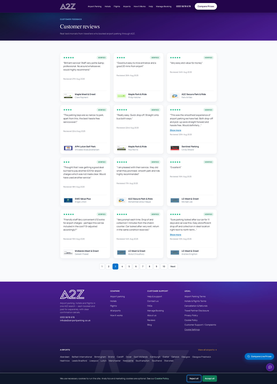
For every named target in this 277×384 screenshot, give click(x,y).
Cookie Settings (192, 329)
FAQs (149, 305)
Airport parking (117, 296)
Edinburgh (155, 356)
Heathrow (65, 360)
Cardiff (120, 356)
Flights (117, 6)
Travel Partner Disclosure (197, 310)
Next (173, 266)
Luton (103, 360)
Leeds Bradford (79, 360)
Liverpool (93, 360)
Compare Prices (206, 6)
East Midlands (141, 356)
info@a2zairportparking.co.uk (75, 320)
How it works (116, 315)
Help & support (154, 296)
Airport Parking (95, 6)
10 (164, 266)
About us (151, 315)
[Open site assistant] (270, 367)
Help (151, 6)
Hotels (108, 6)
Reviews (151, 320)
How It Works (140, 6)
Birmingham (100, 356)
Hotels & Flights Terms (195, 301)
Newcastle (128, 360)
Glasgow (185, 356)
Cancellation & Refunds (196, 305)
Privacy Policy (191, 315)
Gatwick (175, 356)
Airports (127, 6)
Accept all (210, 378)
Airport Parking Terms (195, 296)
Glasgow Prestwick (201, 356)
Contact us (153, 301)
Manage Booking (163, 6)
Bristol (111, 356)
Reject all (194, 378)
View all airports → (207, 349)
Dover (129, 356)
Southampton (143, 360)
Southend (157, 360)
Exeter (166, 356)
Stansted (168, 360)
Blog (149, 324)
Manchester (115, 360)
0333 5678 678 (183, 6)
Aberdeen (65, 356)
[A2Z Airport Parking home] (71, 6)
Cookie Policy (191, 320)
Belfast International (82, 356)
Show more (175, 130)
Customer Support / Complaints (200, 324)
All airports (115, 310)
